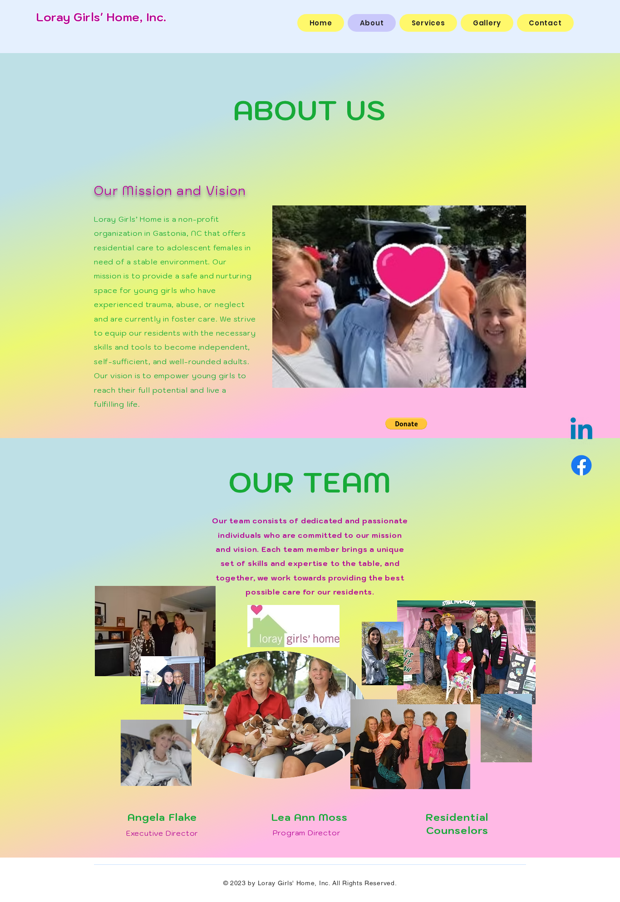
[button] (406, 423)
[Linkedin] (581, 430)
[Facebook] (581, 465)
